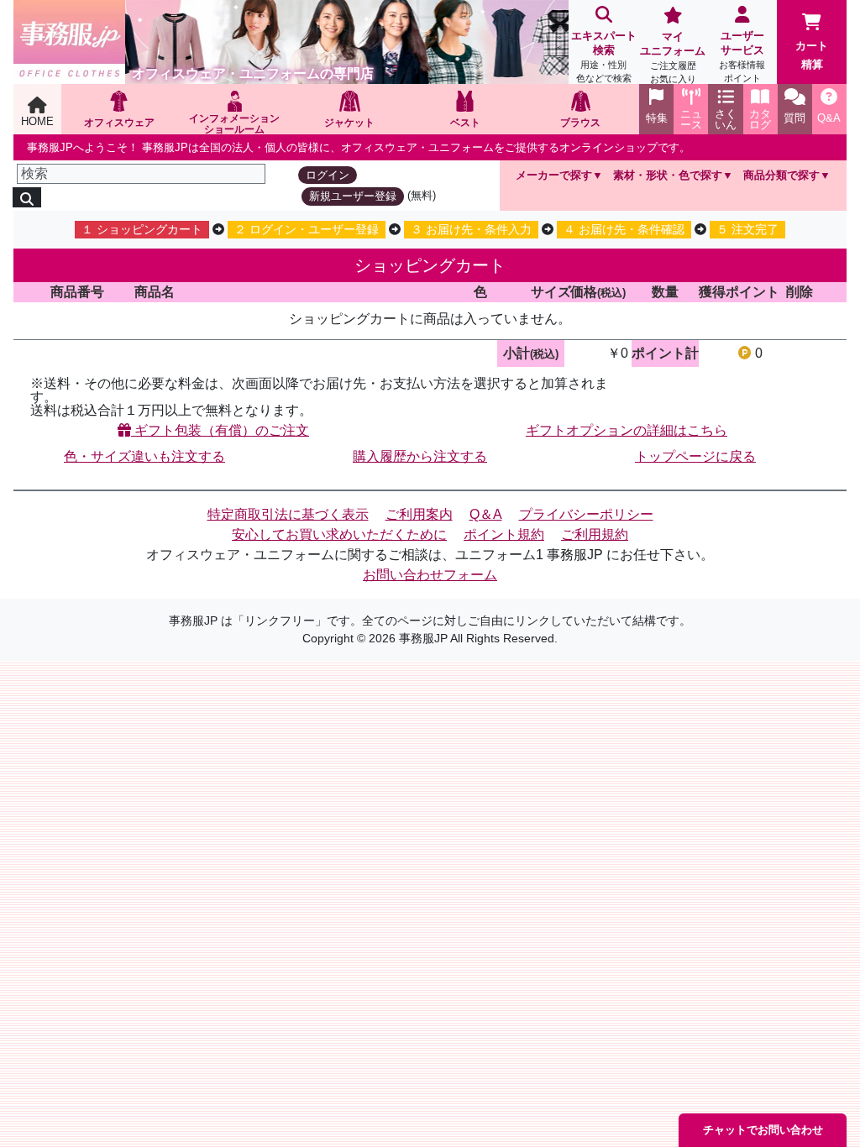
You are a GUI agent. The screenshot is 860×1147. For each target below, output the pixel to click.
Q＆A (485, 514)
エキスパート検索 (604, 56)
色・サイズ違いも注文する (144, 456)
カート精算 (811, 55)
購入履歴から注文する (420, 456)
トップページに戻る (695, 456)
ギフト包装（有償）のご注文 (220, 430)
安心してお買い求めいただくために (339, 534)
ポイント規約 (504, 534)
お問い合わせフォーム (430, 575)
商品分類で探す (781, 175)
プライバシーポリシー (586, 514)
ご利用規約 (594, 534)
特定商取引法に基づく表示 (288, 514)
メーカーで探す (554, 175)
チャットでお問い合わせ (763, 1129)
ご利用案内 (419, 514)
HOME (37, 121)
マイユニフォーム (672, 57)
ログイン (327, 175)
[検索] (27, 197)
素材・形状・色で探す (667, 175)
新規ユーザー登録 (352, 196)
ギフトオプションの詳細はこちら (626, 430)
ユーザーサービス (742, 56)
